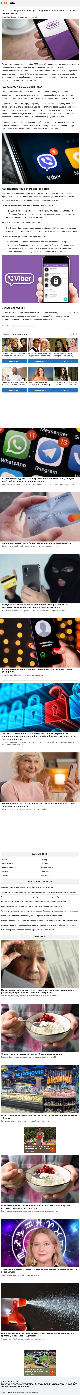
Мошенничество (28, 326)
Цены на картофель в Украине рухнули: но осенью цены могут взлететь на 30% (31, 906)
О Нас (3, 1392)
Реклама (17, 1392)
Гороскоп (44, 863)
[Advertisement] (40, 409)
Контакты (10, 1392)
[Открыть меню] (76, 3)
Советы (5, 875)
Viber (8, 326)
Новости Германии (9, 867)
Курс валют (45, 875)
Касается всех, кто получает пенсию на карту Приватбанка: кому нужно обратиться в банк (35, 897)
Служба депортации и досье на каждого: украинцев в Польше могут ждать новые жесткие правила (39, 911)
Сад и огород (46, 871)
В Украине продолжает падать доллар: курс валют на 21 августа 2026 (27, 930)
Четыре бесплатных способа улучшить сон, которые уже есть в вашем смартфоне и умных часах (38, 892)
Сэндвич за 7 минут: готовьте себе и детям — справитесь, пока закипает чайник (31, 916)
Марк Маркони (11, 17)
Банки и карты (7, 863)
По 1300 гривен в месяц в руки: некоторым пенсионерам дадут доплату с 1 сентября (33, 901)
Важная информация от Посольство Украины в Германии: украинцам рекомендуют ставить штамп (39, 920)
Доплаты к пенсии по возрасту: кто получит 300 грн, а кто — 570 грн (27, 887)
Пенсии (4, 860)
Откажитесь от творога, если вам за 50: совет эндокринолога (31, 1054)
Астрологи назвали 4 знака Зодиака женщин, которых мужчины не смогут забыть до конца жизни (38, 925)
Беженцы (44, 860)
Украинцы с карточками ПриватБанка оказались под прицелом (36, 543)
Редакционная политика (29, 1392)
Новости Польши (47, 867)
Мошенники (16, 326)
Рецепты (5, 871)
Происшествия (23, 17)
